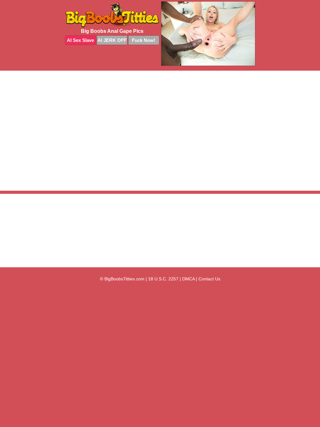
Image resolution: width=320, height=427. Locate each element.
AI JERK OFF (112, 40)
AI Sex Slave (80, 40)
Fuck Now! (143, 40)
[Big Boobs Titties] (112, 15)
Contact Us (209, 278)
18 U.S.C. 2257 (163, 278)
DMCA (188, 278)
